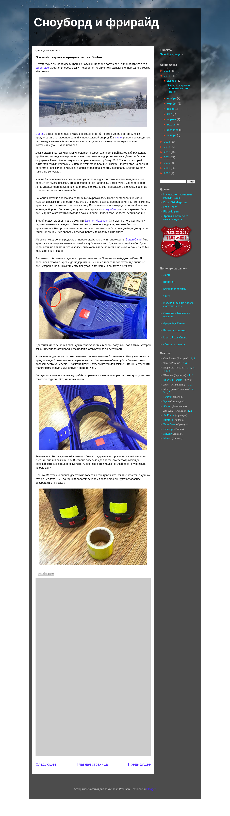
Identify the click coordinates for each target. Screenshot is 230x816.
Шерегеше (42, 67)
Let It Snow (170, 207)
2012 (167, 152)
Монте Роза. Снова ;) (176, 337)
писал (118, 137)
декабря (172, 80)
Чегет (166, 295)
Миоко (167, 438)
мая (170, 114)
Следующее (46, 764)
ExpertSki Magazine (175, 202)
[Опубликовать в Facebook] (49, 574)
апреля (172, 119)
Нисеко (167, 433)
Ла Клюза (168, 415)
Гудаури (167, 396)
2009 (167, 168)
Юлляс (167, 406)
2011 (167, 157)
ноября (172, 98)
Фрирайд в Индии (174, 323)
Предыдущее (139, 764)
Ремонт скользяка (174, 330)
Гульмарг (168, 429)
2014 (167, 141)
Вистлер (168, 419)
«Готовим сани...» (174, 344)
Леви (166, 275)
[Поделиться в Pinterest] (52, 574)
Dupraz (40, 133)
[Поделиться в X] (46, 574)
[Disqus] (93, 623)
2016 (167, 70)
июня (170, 108)
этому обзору (110, 209)
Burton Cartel (134, 239)
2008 (167, 173)
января (172, 135)
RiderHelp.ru (171, 211)
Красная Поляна (172, 379)
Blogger (151, 789)
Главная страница (92, 764)
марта (171, 124)
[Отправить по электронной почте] (39, 574)
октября (172, 103)
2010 (167, 162)
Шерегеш (169, 281)
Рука (166, 401)
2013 (167, 147)
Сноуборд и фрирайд (96, 22)
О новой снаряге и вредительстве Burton (178, 88)
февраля (173, 129)
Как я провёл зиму (174, 289)
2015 (167, 76)
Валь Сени (169, 424)
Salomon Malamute (96, 220)
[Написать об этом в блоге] (43, 574)
